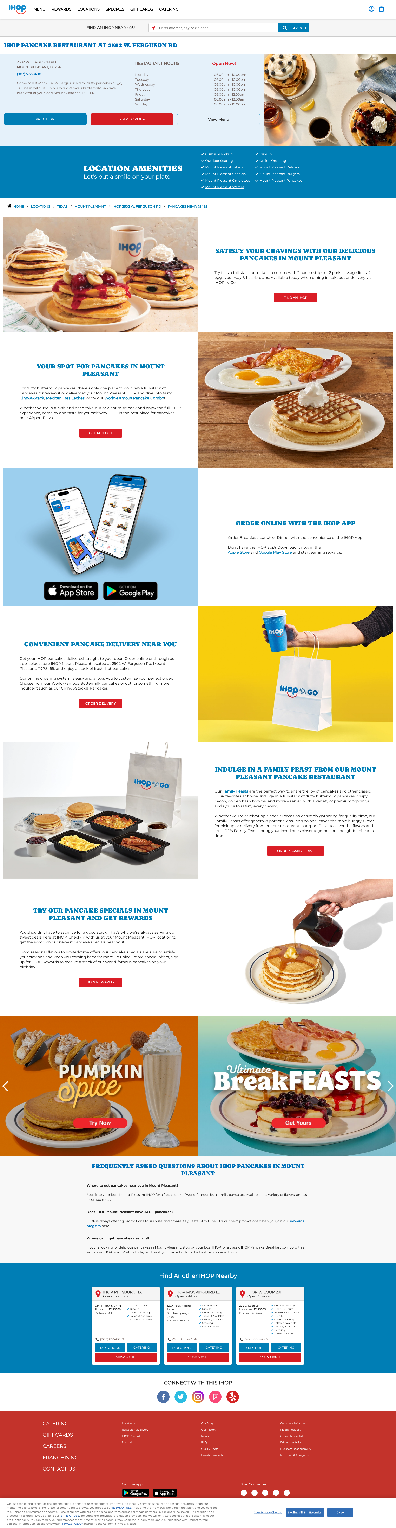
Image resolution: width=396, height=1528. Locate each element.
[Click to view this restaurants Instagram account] (198, 1396)
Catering (141, 1347)
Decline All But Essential (305, 1512)
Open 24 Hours (259, 1296)
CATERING (169, 9)
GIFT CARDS (141, 9)
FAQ (204, 1442)
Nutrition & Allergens (294, 1455)
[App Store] (165, 1493)
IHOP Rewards (131, 1436)
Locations (41, 206)
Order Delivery (100, 703)
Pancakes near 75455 (187, 206)
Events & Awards (212, 1455)
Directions (45, 119)
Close (340, 1512)
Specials (127, 1442)
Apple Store (239, 552)
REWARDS (61, 9)
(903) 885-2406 (184, 1339)
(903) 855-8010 (112, 1339)
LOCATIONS (89, 9)
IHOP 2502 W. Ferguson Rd (137, 206)
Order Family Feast (295, 851)
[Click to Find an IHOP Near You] (153, 28)
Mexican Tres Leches (65, 398)
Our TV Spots (209, 1448)
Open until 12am (188, 1296)
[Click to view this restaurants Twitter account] (180, 1396)
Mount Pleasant (90, 206)
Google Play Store (275, 552)
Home (19, 206)
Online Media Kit (291, 1436)
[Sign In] (371, 8)
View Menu (218, 119)
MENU (39, 9)
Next (391, 1086)
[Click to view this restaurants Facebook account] (163, 1396)
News (205, 1436)
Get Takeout (100, 433)
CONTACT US (59, 1469)
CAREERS (54, 1446)
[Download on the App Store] (71, 590)
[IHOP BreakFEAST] (297, 1085)
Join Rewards (100, 982)
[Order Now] (381, 8)
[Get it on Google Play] (130, 590)
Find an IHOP (295, 298)
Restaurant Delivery (135, 1429)
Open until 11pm (115, 1296)
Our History (208, 1429)
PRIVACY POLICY (71, 1523)
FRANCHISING (61, 1457)
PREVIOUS (5, 1086)
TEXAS (62, 206)
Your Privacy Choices (268, 1512)
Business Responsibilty (295, 1448)
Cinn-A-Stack (32, 398)
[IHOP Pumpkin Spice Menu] (99, 1085)
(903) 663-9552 (256, 1339)
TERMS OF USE (122, 1507)
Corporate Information (295, 1423)
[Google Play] (135, 1493)
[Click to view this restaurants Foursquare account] (215, 1396)
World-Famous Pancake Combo (134, 398)
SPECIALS (115, 9)
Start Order (132, 119)
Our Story (207, 1423)
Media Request (290, 1429)
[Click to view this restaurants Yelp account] (232, 1396)
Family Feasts (235, 791)
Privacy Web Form (292, 1442)
